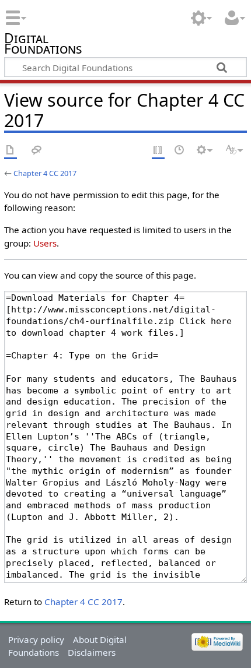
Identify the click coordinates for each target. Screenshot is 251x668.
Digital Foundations (43, 45)
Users (45, 243)
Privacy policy (36, 639)
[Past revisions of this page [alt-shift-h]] (179, 150)
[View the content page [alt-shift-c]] (10, 150)
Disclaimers (92, 652)
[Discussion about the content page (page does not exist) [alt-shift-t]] (36, 150)
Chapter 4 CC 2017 (44, 173)
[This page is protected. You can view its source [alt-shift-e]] (158, 150)
